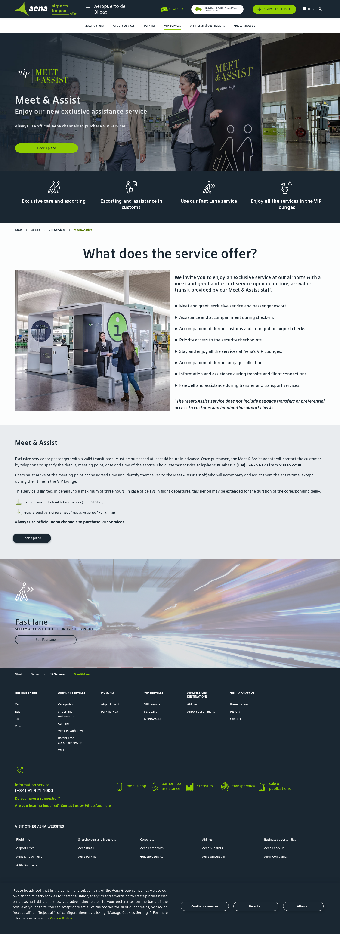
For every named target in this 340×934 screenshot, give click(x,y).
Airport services (124, 26)
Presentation (239, 704)
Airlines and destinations (207, 26)
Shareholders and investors (97, 839)
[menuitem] (94, 25)
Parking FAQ (109, 712)
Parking (149, 26)
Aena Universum (213, 857)
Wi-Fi (61, 750)
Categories (65, 704)
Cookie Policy (61, 918)
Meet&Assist (152, 719)
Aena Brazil (86, 848)
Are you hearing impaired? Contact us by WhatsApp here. (63, 805)
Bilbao (35, 230)
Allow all (303, 906)
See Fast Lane (46, 640)
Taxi (17, 719)
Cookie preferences (204, 906)
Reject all (256, 906)
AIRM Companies (276, 857)
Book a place (46, 148)
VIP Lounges (153, 704)
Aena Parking (87, 857)
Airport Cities (25, 848)
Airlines (192, 704)
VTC (18, 726)
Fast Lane (150, 712)
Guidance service (151, 857)
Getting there (94, 26)
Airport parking (111, 704)
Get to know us (244, 26)
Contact (235, 719)
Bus (17, 712)
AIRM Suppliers (26, 865)
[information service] (63, 773)
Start (18, 230)
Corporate (147, 839)
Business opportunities (280, 839)
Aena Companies (152, 848)
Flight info (23, 839)
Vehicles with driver (71, 731)
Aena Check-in (274, 848)
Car (17, 704)
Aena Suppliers (212, 848)
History (235, 712)
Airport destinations (201, 712)
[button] (88, 9)
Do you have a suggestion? (37, 798)
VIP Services (172, 26)
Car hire (63, 724)
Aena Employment (29, 857)
